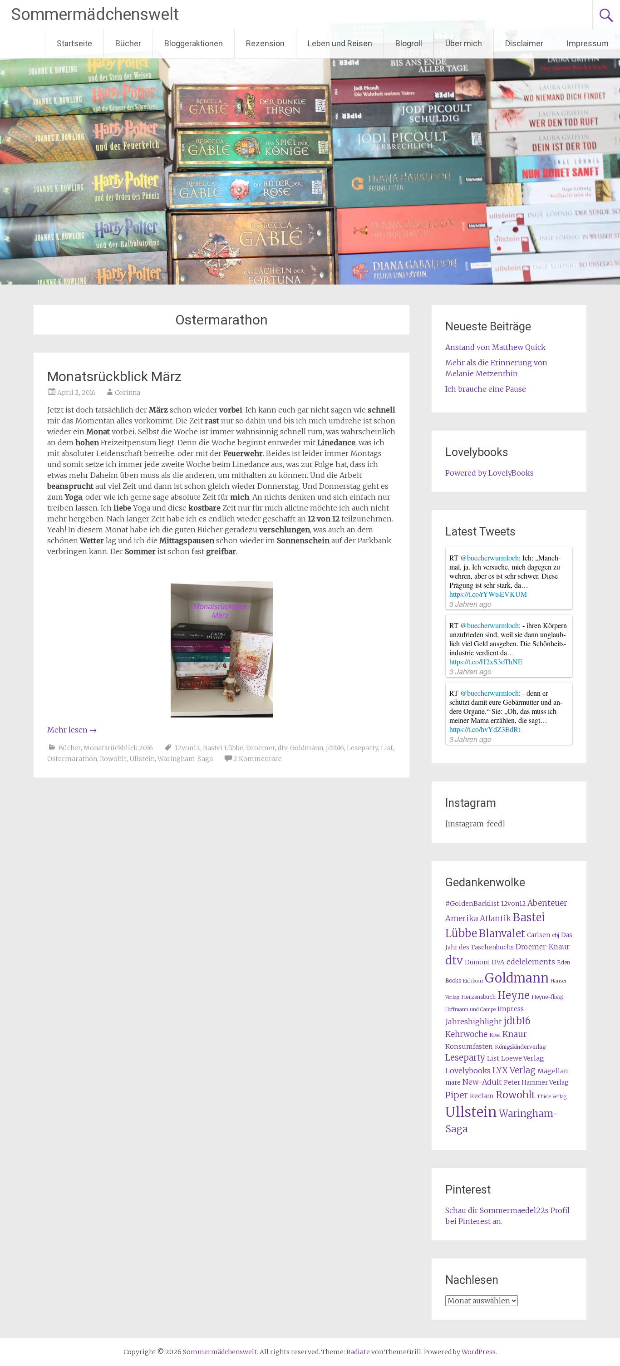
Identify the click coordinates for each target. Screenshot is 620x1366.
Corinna (127, 392)
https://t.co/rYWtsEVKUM (488, 594)
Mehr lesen (72, 729)
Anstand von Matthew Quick (495, 347)
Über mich (463, 43)
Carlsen (538, 935)
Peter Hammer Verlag (536, 1082)
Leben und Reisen (340, 43)
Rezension (265, 43)
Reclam (482, 1096)
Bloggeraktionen (193, 43)
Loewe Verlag (522, 1058)
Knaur (514, 1034)
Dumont (477, 962)
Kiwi (495, 1035)
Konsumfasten (469, 1046)
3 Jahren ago (470, 604)
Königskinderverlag (520, 1046)
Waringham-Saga (185, 759)
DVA (498, 962)
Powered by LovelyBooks (489, 472)
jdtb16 (335, 748)
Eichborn (473, 981)
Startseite (74, 43)
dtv (282, 748)
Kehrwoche (466, 1034)
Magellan (552, 1071)
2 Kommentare (257, 759)
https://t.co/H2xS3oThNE (485, 661)
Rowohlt (113, 759)
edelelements (531, 961)
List (387, 748)
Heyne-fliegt (547, 996)
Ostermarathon (72, 759)
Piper (456, 1095)
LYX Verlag (514, 1070)
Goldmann (306, 748)
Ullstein (142, 759)
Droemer (260, 748)
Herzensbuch (478, 996)
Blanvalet (502, 933)
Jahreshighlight (473, 1021)
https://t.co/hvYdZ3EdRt (484, 729)
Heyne (513, 995)
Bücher (128, 43)
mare (453, 1082)
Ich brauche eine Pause (485, 388)
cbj (555, 935)
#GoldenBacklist (472, 903)
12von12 (187, 748)
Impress (510, 1009)
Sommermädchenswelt (95, 14)
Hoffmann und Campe (470, 1009)
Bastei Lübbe (223, 748)
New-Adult (482, 1081)
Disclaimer (524, 43)
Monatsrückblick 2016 (118, 748)
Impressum (587, 43)
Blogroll (408, 43)
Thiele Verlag (551, 1097)
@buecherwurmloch (489, 557)
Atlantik (495, 919)
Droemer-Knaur (543, 947)
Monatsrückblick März (114, 376)
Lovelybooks (468, 1070)
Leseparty (362, 748)
